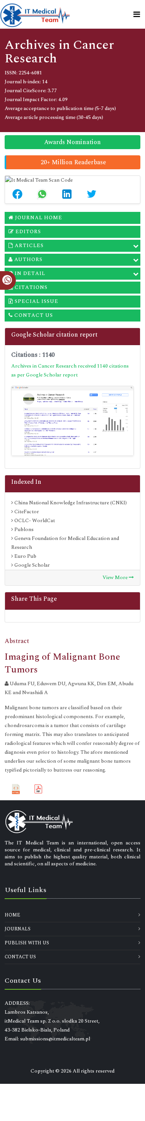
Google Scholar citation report (54, 334)
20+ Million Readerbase (73, 162)
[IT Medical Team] (35, 14)
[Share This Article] (17, 194)
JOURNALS (18, 929)
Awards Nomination (72, 142)
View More (115, 577)
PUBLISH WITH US (27, 943)
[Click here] (72, 421)
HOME (12, 915)
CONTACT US (20, 957)
